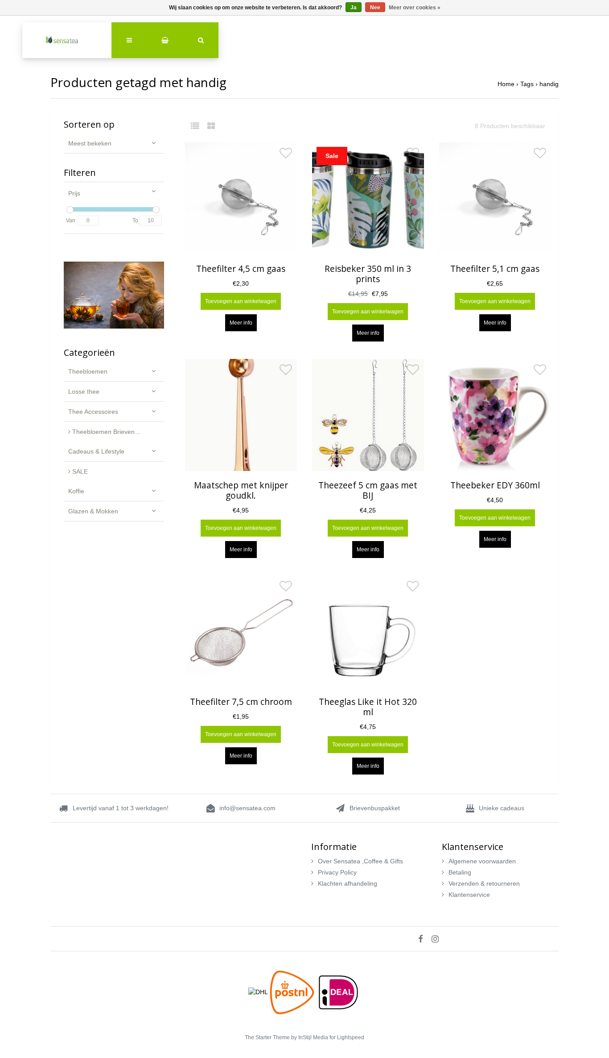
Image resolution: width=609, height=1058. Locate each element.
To (135, 220)
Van (70, 220)
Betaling (460, 872)
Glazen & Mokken (93, 511)
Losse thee (83, 391)
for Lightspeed (346, 1037)
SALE (79, 471)
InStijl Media (313, 1037)
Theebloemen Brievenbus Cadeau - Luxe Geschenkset (117, 431)
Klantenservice (469, 894)
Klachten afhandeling (347, 883)
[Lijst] (198, 125)
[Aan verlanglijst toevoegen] (286, 155)
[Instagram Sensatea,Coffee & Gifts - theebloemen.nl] (438, 938)
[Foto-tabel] (211, 125)
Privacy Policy (337, 872)
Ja (353, 7)
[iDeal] (338, 991)
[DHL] (259, 991)
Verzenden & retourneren (484, 883)
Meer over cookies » (414, 7)
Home (506, 83)
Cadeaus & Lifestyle (96, 451)
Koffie (76, 491)
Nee (375, 7)
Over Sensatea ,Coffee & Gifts (360, 861)
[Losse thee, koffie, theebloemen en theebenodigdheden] (66, 40)
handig (549, 83)
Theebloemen (87, 371)
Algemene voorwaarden (482, 861)
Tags (527, 83)
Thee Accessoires (93, 411)
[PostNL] (293, 991)
